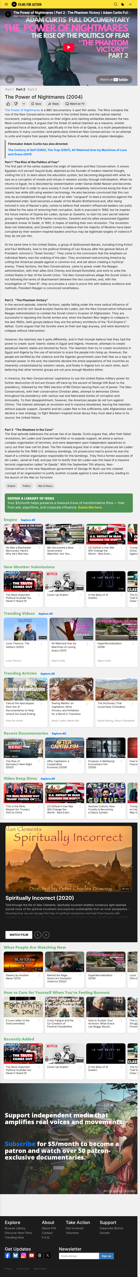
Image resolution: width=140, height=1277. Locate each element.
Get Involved (74, 1228)
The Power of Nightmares (22, 110)
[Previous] (37, 935)
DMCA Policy (40, 1268)
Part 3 (32, 89)
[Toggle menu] (6, 4)
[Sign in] (130, 4)
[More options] (39, 548)
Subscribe (20, 1144)
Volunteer (72, 1233)
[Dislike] (16, 104)
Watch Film (19, 934)
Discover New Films (18, 1233)
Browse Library (15, 1228)
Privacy (8, 1268)
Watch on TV (77, 103)
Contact (47, 1233)
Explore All (28, 520)
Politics (27, 485)
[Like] (8, 104)
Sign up (106, 1256)
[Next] (46, 935)
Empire (11, 485)
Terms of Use (23, 1268)
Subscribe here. (90, 507)
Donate (105, 1233)
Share (55, 103)
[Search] (115, 4)
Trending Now (14, 1237)
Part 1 (9, 89)
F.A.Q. (46, 1237)
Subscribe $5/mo (111, 1228)
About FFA (49, 1228)
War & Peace (45, 485)
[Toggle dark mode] (122, 4)
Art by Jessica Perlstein (120, 1191)
